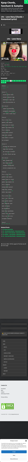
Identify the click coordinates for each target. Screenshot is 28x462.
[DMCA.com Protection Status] (7, 406)
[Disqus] (14, 301)
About (4, 373)
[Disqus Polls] (14, 267)
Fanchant (6, 370)
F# (25, 80)
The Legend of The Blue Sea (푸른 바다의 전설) (16, 66)
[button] (26, 440)
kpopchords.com (15, 414)
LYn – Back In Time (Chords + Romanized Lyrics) (13, 232)
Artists (5, 347)
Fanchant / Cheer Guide (9, 356)
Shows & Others (7, 353)
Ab (1, 80)
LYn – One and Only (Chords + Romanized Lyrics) (13, 236)
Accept (14, 451)
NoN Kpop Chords (5, 393)
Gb (1, 82)
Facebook (3, 388)
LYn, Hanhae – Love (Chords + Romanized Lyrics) (13, 234)
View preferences (14, 459)
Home (4, 341)
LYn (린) (7, 63)
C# (12, 80)
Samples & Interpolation (9, 359)
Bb (7, 80)
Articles (5, 361)
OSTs (5, 350)
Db (14, 80)
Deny (14, 455)
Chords (5, 367)
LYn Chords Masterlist (7, 229)
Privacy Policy (4, 397)
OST (9, 244)
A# (5, 80)
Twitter (2, 392)
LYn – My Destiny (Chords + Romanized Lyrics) (13, 231)
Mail (2, 390)
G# (5, 82)
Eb (19, 80)
